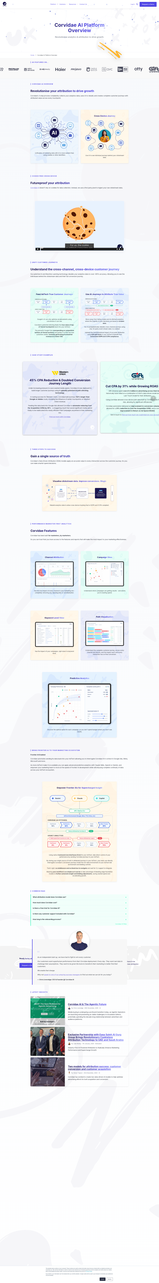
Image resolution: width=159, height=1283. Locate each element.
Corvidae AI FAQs (121, 924)
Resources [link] (72, 4)
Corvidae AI (34, 188)
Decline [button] (109, 1279)
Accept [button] (102, 1279)
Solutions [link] (62, 4)
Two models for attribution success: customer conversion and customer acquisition (94, 1068)
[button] (80, 897)
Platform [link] (53, 4)
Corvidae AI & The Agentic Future (87, 1004)
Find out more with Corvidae (59, 417)
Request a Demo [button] (148, 4)
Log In (133, 4)
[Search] (137, 4)
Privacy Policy (89, 1271)
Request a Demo (28, 965)
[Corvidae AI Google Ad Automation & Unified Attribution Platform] (4, 4)
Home (32, 55)
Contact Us (83, 4)
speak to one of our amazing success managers (62, 975)
